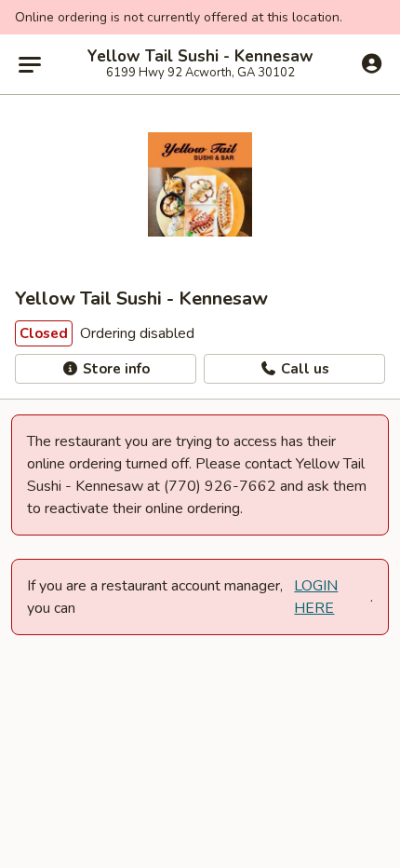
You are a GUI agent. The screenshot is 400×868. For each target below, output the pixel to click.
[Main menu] (30, 64)
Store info (114, 368)
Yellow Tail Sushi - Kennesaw (200, 56)
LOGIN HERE (316, 597)
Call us (303, 368)
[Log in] (372, 63)
